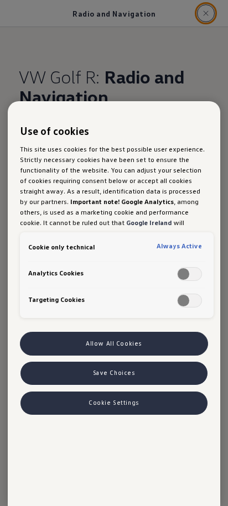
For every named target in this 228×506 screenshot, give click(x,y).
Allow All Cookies (114, 343)
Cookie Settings (114, 402)
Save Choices (114, 373)
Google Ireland (149, 222)
